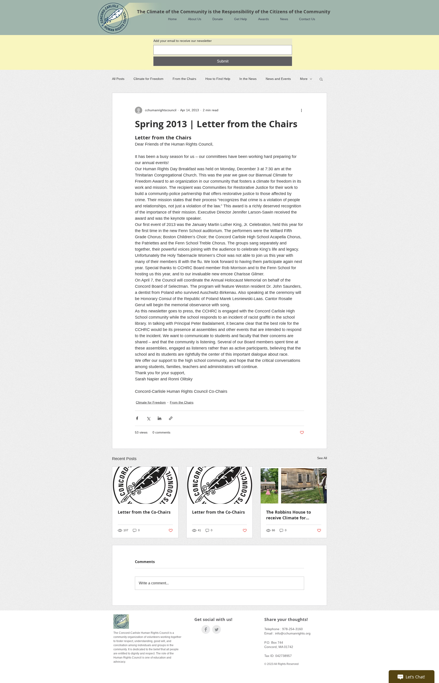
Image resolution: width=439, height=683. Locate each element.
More (304, 79)
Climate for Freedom (148, 79)
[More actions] (301, 110)
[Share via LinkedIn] (159, 418)
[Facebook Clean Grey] (205, 629)
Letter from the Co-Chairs (144, 512)
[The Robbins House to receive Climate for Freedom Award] (294, 485)
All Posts (118, 79)
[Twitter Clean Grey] (216, 629)
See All (322, 458)
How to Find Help (217, 79)
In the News (248, 79)
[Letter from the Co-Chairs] (145, 485)
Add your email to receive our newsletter (182, 41)
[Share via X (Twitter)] (148, 418)
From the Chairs (184, 79)
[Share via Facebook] (137, 418)
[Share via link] (171, 418)
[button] (192, 19)
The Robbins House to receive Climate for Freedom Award (288, 515)
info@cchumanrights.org (293, 633)
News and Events (278, 79)
